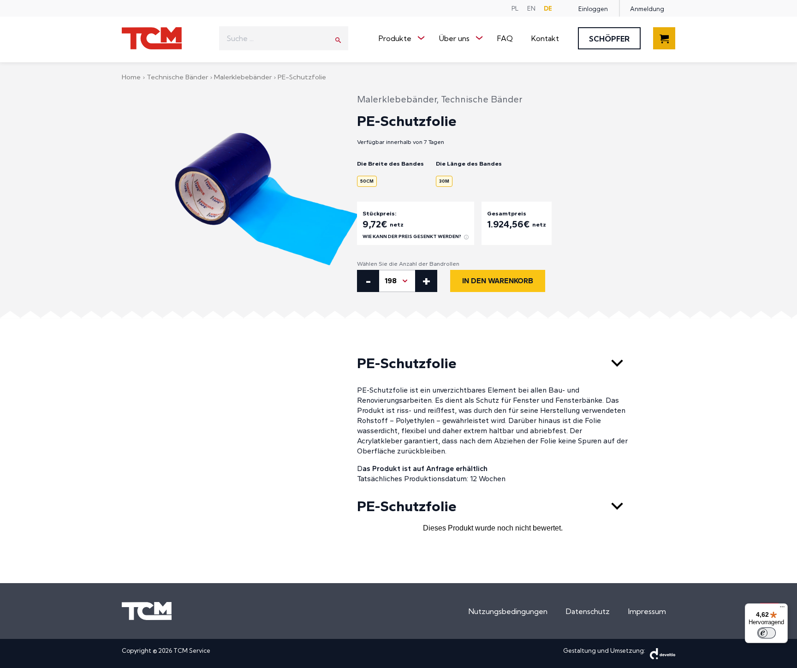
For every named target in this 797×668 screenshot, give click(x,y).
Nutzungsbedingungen (508, 611)
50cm (367, 181)
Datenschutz (588, 611)
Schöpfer (609, 38)
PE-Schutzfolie (407, 363)
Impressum (647, 611)
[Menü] (782, 608)
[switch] (766, 632)
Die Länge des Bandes (469, 163)
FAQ (505, 38)
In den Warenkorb (497, 280)
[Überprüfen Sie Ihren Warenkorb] (664, 43)
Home (132, 76)
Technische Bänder (178, 76)
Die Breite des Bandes (390, 163)
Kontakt (545, 38)
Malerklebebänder (244, 76)
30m (444, 181)
